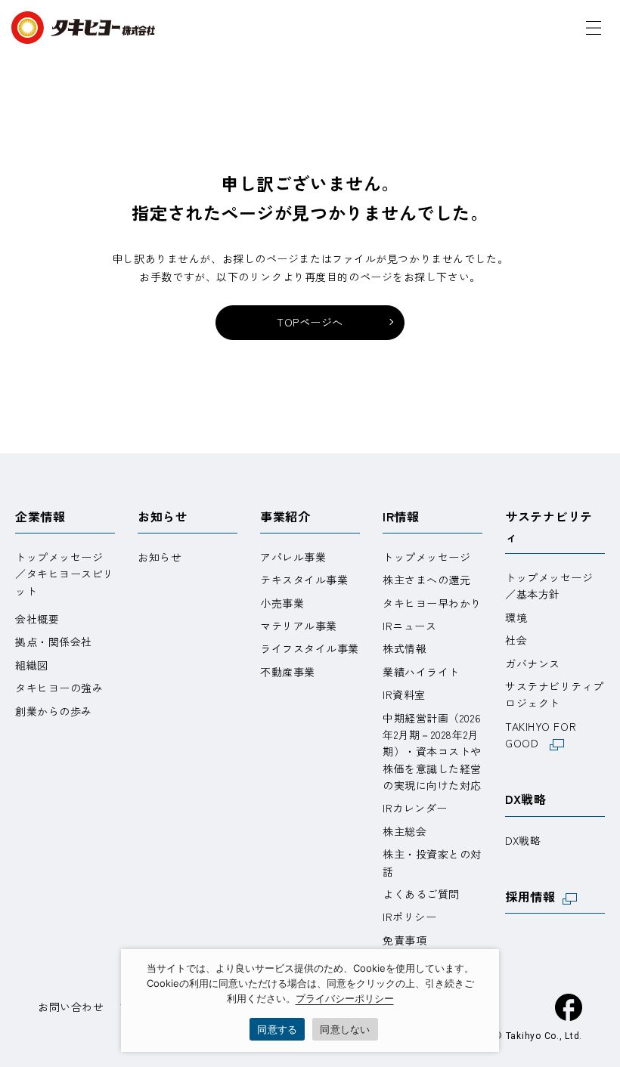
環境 (516, 617)
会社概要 (37, 618)
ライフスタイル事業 (309, 648)
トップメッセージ (426, 556)
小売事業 (282, 603)
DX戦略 (525, 799)
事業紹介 (285, 516)
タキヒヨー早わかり (432, 603)
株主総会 (404, 831)
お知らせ (163, 516)
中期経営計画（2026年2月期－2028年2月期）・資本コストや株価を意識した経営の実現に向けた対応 (432, 751)
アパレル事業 (293, 556)
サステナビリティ (549, 526)
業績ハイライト (421, 671)
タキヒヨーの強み (59, 687)
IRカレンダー (415, 807)
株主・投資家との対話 (432, 862)
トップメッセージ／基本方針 (549, 586)
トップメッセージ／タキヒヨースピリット (64, 573)
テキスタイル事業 (304, 579)
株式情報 (404, 648)
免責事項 (404, 940)
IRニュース (409, 625)
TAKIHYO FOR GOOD (540, 734)
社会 (516, 640)
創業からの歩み (53, 711)
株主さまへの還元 (426, 579)
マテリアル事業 (298, 625)
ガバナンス (532, 663)
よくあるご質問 (421, 894)
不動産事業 (287, 671)
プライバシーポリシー (345, 998)
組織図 (31, 665)
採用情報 (530, 896)
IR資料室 (404, 694)
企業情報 (40, 516)
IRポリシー (409, 916)
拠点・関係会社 (53, 641)
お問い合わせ (71, 1006)
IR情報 (401, 516)
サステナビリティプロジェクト (554, 694)
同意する (277, 1029)
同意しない (345, 1029)
